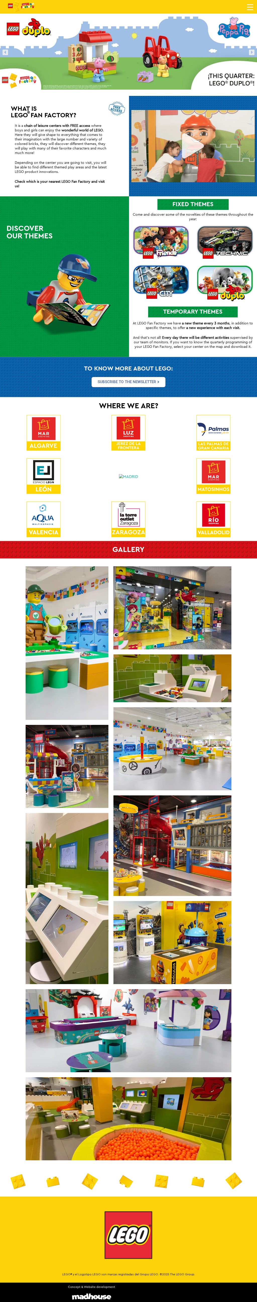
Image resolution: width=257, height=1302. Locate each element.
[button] (5, 52)
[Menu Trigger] (250, 7)
